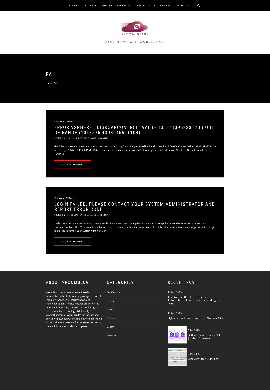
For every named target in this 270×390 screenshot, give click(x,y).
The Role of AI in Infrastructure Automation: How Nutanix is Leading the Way (194, 300)
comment (103, 138)
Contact (166, 5)
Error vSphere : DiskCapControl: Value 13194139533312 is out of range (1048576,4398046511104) (134, 130)
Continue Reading (71, 164)
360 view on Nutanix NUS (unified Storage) (204, 336)
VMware (106, 5)
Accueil (74, 5)
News (110, 309)
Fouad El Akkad (89, 138)
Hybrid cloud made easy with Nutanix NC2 (195, 318)
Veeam (110, 326)
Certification (145, 5)
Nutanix (91, 5)
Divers (122, 5)
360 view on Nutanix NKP (204, 359)
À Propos (184, 5)
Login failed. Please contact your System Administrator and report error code (134, 206)
